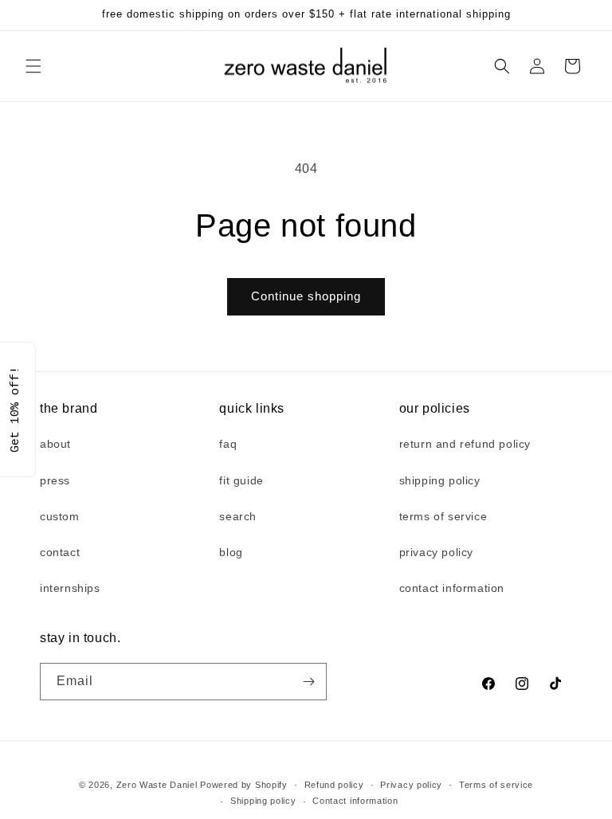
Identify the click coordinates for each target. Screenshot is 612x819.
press (55, 480)
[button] (33, 66)
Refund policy (334, 785)
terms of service (443, 516)
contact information (451, 588)
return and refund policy (465, 443)
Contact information (355, 800)
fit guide (241, 480)
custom (60, 516)
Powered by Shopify (244, 785)
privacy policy (436, 552)
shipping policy (440, 480)
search (238, 516)
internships (70, 588)
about (55, 443)
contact (60, 552)
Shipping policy (263, 800)
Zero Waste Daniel (157, 785)
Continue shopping (306, 296)
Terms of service (496, 785)
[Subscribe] (308, 681)
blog (230, 552)
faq (228, 443)
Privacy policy (411, 785)
